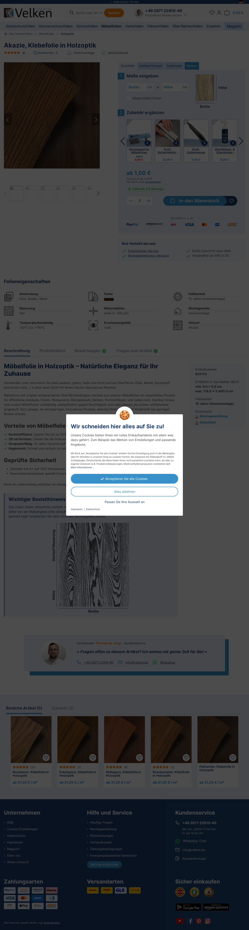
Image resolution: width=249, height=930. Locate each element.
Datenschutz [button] (93, 509)
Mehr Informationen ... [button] (82, 467)
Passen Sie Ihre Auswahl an (125, 502)
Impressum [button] (76, 509)
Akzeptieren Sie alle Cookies (126, 479)
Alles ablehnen (124, 492)
